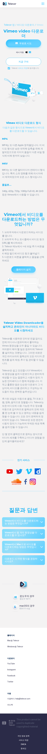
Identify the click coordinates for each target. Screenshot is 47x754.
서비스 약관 (23, 68)
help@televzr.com (22, 699)
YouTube (11, 664)
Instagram (11, 670)
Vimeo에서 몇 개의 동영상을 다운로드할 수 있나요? (21, 534)
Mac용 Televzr (13, 640)
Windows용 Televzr (15, 647)
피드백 (10, 705)
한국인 (23, 748)
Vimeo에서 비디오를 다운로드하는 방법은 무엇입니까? (21, 522)
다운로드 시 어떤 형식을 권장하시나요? (21, 560)
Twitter (10, 682)
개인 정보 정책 (23, 736)
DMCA (23, 744)
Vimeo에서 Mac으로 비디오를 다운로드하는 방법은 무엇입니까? (20, 547)
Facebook (11, 676)
